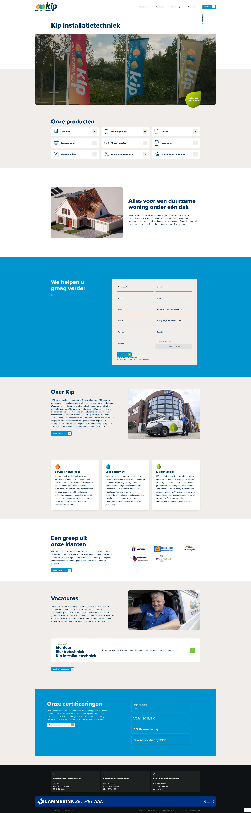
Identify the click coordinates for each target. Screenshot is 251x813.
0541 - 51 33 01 (158, 789)
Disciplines (144, 7)
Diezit (198, 810)
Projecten (160, 7)
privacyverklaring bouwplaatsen (170, 810)
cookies (185, 810)
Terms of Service (136, 359)
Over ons (191, 7)
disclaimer (141, 810)
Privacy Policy (126, 359)
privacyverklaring (152, 810)
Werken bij (175, 7)
